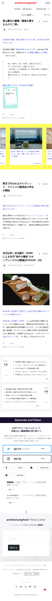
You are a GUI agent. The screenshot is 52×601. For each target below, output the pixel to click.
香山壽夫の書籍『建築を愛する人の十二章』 (18, 22)
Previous (45, 167)
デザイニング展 (12, 336)
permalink (22, 118)
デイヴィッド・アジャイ (34, 215)
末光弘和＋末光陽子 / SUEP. (13, 321)
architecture (15, 29)
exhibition (29, 265)
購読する (13, 548)
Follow (43, 448)
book (26, 29)
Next (49, 167)
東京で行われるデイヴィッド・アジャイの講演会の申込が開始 (18, 187)
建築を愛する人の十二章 (25, 49)
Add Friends (44, 468)
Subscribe (20, 475)
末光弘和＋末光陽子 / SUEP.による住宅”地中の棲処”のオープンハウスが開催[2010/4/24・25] (22, 256)
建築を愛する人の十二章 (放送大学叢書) (18, 85)
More (10, 489)
